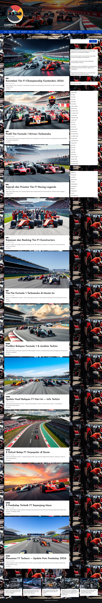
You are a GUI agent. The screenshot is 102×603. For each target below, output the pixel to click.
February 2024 (74, 156)
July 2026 (73, 94)
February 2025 (74, 129)
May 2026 (73, 99)
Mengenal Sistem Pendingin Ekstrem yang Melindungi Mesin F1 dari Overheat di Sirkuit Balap (83, 73)
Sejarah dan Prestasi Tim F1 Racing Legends (31, 187)
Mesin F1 (37, 32)
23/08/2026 (11, 594)
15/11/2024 (12, 348)
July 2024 (73, 145)
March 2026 (73, 103)
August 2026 (73, 92)
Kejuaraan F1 (12, 32)
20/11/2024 (12, 83)
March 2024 (73, 154)
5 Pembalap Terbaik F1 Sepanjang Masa (29, 505)
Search (72, 37)
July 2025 (73, 122)
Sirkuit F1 (31, 32)
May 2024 (73, 149)
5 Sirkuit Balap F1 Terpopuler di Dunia (28, 452)
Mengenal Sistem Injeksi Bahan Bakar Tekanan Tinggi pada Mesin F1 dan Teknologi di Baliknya (83, 51)
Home (5, 32)
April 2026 (73, 101)
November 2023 (74, 163)
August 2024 (73, 142)
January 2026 (74, 108)
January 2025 (74, 131)
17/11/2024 (12, 242)
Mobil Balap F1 (44, 32)
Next (41, 571)
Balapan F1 (52, 32)
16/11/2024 (12, 295)
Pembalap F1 (73, 32)
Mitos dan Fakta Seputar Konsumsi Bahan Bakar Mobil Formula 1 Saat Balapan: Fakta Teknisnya (83, 56)
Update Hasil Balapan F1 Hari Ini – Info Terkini (33, 399)
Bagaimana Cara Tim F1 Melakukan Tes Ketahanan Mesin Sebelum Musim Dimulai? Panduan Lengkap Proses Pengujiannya (84, 68)
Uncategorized (74, 195)
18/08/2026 (87, 594)
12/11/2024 (12, 508)
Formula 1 (58, 32)
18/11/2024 (12, 189)
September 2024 (74, 140)
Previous (32, 571)
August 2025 (73, 119)
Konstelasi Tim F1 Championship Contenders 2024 (35, 81)
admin (8, 83)
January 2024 (74, 159)
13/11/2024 (12, 454)
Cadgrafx (10, 25)
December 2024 (74, 133)
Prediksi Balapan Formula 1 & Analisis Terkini (31, 346)
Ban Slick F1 (24, 32)
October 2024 (74, 138)
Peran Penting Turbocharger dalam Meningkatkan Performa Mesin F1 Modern (82, 62)
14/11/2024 (12, 401)
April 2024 (73, 152)
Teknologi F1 (65, 32)
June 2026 (73, 97)
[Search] (97, 32)
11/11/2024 (12, 561)
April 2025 (73, 124)
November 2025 (74, 113)
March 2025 (73, 126)
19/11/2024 (12, 136)
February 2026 (74, 106)
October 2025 (74, 115)
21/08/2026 (49, 594)
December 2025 (74, 110)
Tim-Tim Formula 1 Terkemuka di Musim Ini (30, 293)
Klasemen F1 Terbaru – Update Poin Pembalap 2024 (36, 558)
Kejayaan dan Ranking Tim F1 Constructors (30, 240)
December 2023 (74, 161)
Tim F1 (18, 32)
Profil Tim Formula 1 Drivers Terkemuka (28, 134)
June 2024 (73, 147)
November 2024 (74, 136)
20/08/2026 (68, 595)
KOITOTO (55, 600)
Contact (80, 32)
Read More (8, 89)
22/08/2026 (30, 594)
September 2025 (74, 117)
